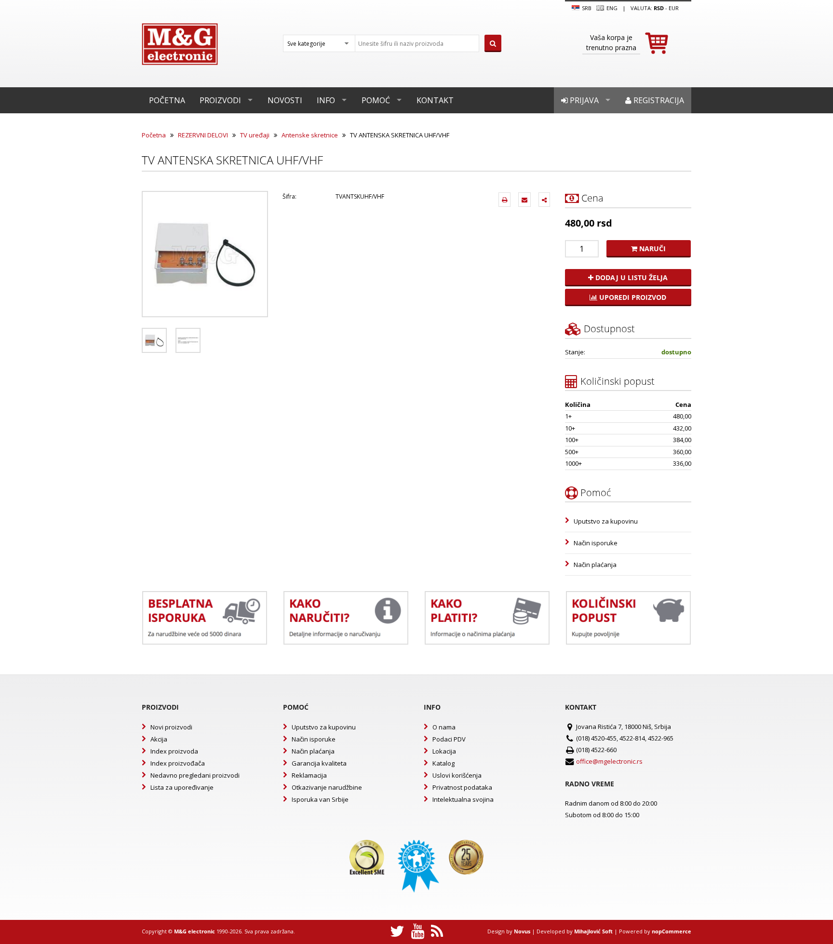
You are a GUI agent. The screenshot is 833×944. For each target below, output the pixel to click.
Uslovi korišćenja (457, 775)
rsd (659, 8)
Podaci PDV (449, 739)
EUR (674, 8)
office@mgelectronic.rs (609, 761)
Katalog (443, 763)
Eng (611, 8)
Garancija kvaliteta (319, 763)
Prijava (583, 100)
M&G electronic (194, 931)
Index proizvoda (174, 751)
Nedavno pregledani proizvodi (195, 775)
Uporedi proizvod (631, 297)
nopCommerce (671, 931)
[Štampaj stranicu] (504, 199)
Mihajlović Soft (593, 931)
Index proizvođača (177, 763)
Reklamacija (309, 775)
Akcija (158, 739)
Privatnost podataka (462, 787)
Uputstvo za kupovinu (606, 521)
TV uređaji (254, 135)
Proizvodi (220, 100)
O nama (444, 727)
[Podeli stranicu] (544, 199)
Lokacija (444, 751)
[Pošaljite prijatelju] (524, 199)
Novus (522, 931)
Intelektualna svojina (463, 799)
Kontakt (435, 100)
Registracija (657, 100)
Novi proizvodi (171, 727)
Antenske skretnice (310, 135)
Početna (167, 100)
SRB (585, 8)
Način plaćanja (595, 564)
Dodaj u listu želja (630, 277)
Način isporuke (596, 543)
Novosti (285, 100)
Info (326, 100)
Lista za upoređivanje (182, 787)
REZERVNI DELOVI (203, 135)
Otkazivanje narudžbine (327, 787)
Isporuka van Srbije (320, 799)
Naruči (651, 248)
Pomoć (376, 100)
